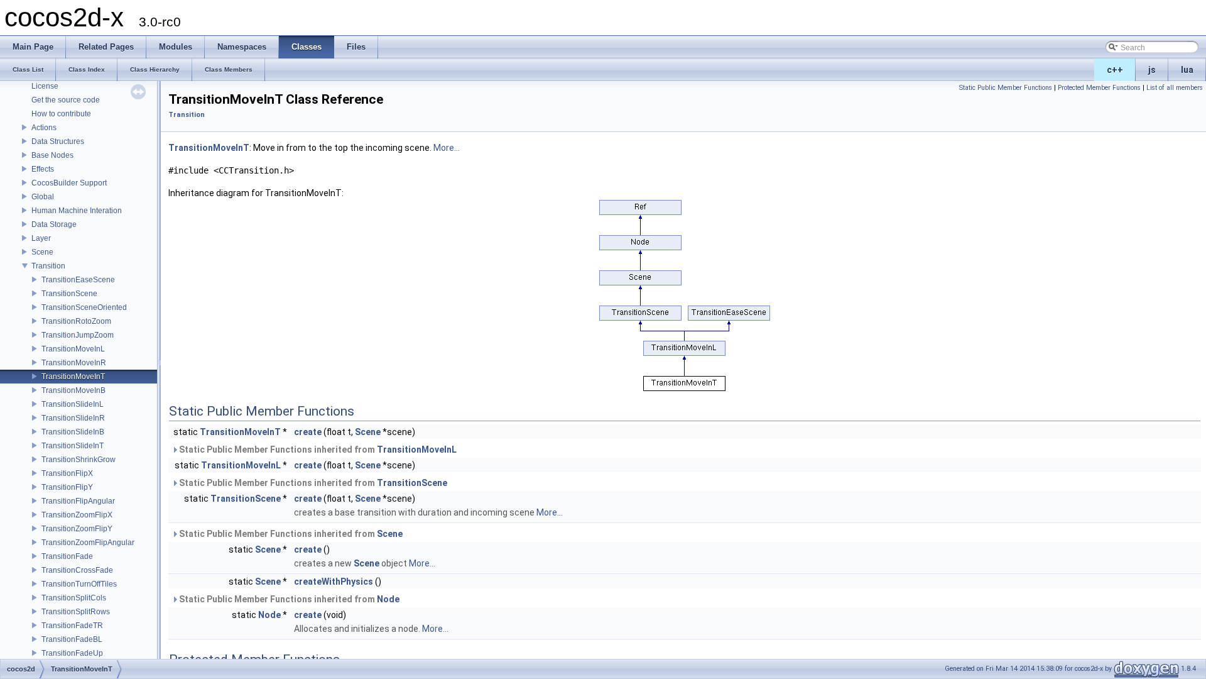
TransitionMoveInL (73, 349)
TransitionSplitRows (75, 611)
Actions (44, 127)
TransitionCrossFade (77, 570)
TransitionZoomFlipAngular (87, 542)
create (308, 432)
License (44, 86)
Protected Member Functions (1099, 88)
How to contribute (61, 113)
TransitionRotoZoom (76, 321)
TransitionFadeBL (71, 639)
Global (42, 196)
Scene (42, 252)
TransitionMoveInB (73, 390)
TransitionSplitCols (73, 597)
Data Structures (57, 141)
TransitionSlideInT (72, 445)
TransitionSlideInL (72, 404)
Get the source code (65, 100)
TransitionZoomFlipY (76, 528)
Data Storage (54, 224)
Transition (48, 266)
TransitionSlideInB (72, 432)
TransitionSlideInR (73, 418)
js (1152, 70)
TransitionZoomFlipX (76, 515)
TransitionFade (67, 556)
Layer (41, 238)
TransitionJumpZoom (77, 335)
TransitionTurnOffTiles (79, 584)
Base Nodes (52, 155)
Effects (42, 169)
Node (388, 599)
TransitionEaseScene (78, 279)
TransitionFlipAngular (78, 501)
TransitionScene (69, 293)
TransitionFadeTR (72, 625)
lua (1187, 70)
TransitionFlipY (67, 487)
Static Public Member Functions (1005, 88)
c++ (1115, 70)
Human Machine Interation (76, 210)
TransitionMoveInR (73, 362)
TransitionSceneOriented (84, 307)
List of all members (1174, 88)
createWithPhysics (333, 582)
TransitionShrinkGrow (78, 459)
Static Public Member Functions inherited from (317, 449)
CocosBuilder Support (69, 183)
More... (446, 148)
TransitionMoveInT (73, 376)
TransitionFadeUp (72, 653)
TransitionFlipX (67, 473)
